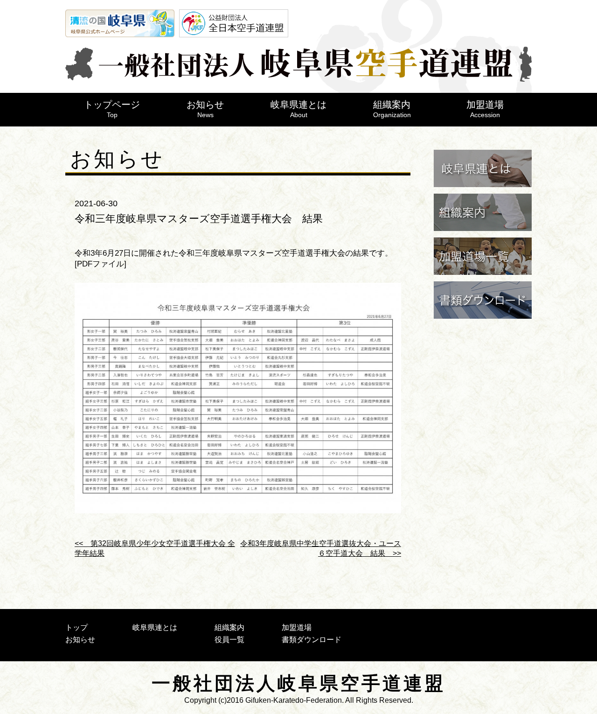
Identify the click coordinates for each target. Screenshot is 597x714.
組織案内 (392, 109)
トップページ (112, 109)
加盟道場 (485, 109)
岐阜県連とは (298, 109)
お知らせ (205, 109)
